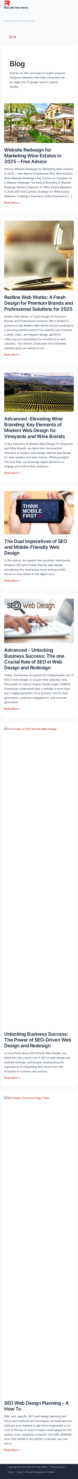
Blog (19, 1472)
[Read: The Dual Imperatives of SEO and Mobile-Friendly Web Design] (39, 512)
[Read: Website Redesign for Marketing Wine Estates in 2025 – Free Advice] (39, 123)
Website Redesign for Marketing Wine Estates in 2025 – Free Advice (32, 155)
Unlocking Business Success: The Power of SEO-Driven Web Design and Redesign (37, 1040)
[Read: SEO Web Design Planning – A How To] (39, 1245)
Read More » (12, 202)
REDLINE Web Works (16, 7)
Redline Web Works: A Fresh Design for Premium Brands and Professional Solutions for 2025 (38, 303)
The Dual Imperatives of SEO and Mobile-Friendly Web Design (35, 547)
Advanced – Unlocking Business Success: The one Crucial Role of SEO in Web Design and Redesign (34, 659)
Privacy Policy (57, 1467)
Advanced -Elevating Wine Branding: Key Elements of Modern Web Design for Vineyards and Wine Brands (34, 427)
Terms (11, 1472)
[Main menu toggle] (13, 37)
